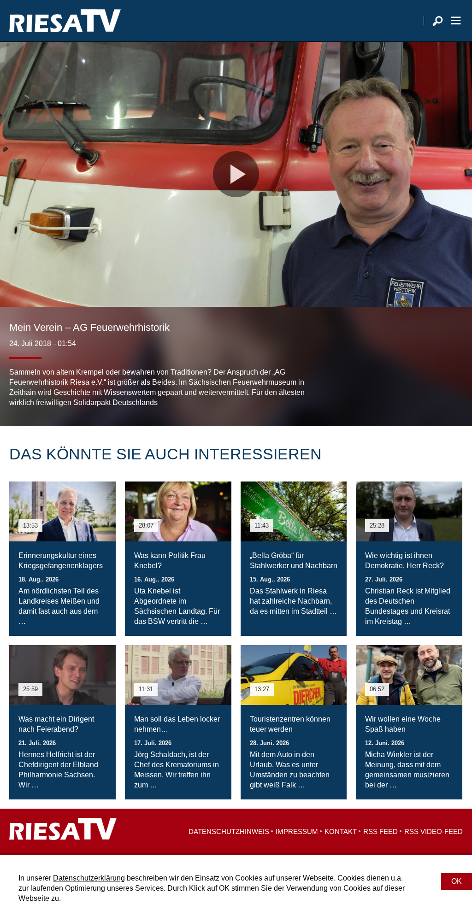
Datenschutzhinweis (229, 831)
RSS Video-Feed (433, 831)
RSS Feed (380, 831)
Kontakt (340, 831)
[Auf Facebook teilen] (396, 389)
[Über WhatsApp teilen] (435, 389)
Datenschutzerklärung (89, 878)
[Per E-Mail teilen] (453, 389)
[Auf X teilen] (415, 389)
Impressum (297, 831)
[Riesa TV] (65, 20)
